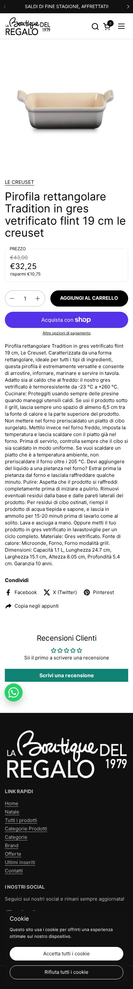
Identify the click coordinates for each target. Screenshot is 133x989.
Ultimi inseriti (20, 862)
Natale (12, 812)
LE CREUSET (19, 182)
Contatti (14, 871)
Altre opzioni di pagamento (67, 333)
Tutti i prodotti (21, 820)
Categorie (16, 837)
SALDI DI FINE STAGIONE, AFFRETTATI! (66, 6)
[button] (95, 26)
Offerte (13, 854)
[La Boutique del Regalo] (28, 26)
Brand (11, 845)
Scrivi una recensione (66, 675)
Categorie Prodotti (26, 829)
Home (11, 803)
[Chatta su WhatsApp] (14, 692)
